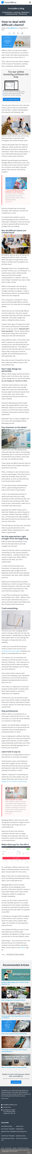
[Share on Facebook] (9, 33)
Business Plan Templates (8, 1131)
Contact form (7, 1107)
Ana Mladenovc (12, 28)
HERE (22, 947)
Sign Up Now (16, 1082)
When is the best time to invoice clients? (14, 1067)
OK (28, 1152)
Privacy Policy (8, 1148)
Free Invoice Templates (8, 1129)
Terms (2, 1148)
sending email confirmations (11, 651)
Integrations (20, 1129)
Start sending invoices (11, 99)
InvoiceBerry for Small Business (15, 954)
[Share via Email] (22, 33)
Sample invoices (21, 1136)
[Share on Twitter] (13, 33)
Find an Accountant (21, 1138)
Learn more (4, 1098)
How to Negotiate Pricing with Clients (14, 1000)
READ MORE (8, 202)
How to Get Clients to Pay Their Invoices (14, 1034)
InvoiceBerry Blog (6, 1126)
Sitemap (14, 1148)
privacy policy (5, 1151)
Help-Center (19, 1126)
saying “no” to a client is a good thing (14, 781)
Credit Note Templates (8, 1136)
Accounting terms (21, 1131)
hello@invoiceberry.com (10, 1104)
